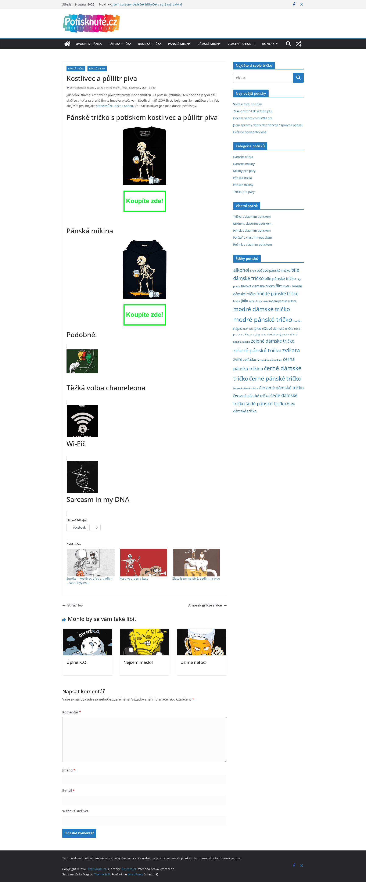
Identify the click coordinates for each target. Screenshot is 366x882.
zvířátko (249, 359)
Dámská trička (149, 44)
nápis (237, 328)
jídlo (244, 300)
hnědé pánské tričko (277, 293)
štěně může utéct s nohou (114, 106)
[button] (253, 44)
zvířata (291, 350)
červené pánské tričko (251, 395)
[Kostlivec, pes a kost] (143, 562)
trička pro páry (251, 334)
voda (263, 334)
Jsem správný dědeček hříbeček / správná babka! (147, 4)
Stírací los (75, 605)
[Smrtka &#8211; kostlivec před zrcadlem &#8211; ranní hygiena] (91, 562)
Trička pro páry (244, 192)
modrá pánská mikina (283, 301)
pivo (144, 87)
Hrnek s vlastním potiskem (252, 230)
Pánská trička (119, 44)
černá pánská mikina (82, 87)
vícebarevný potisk (278, 334)
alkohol (241, 270)
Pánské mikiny (179, 44)
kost (124, 87)
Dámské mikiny (209, 44)
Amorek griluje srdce (205, 605)
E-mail (68, 790)
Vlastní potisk (239, 44)
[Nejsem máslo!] (144, 631)
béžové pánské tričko (273, 270)
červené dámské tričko (281, 387)
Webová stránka (75, 811)
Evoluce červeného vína (249, 132)
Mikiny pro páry (244, 171)
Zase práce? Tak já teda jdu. (253, 111)
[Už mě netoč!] (201, 631)
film (279, 286)
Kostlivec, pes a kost (133, 578)
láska (265, 301)
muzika (297, 321)
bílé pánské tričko (280, 278)
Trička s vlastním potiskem (252, 217)
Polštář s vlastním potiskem (252, 237)
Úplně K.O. (77, 662)
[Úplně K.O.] (87, 631)
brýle (253, 270)
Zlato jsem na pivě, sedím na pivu (196, 578)
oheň (245, 328)
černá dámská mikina (269, 359)
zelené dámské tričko (273, 341)
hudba (236, 301)
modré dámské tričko (261, 309)
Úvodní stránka (89, 44)
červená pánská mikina (245, 388)
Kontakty (270, 44)
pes (251, 328)
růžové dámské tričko (277, 328)
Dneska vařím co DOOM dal (252, 118)
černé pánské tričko (108, 87)
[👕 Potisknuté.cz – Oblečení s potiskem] (67, 44)
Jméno (68, 770)
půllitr (152, 87)
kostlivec (134, 87)
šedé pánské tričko (266, 403)
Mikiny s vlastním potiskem (252, 224)
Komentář (71, 712)
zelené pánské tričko (257, 350)
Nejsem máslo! (138, 662)
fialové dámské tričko (258, 286)
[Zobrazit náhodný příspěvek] (299, 44)
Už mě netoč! (193, 662)
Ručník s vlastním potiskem (252, 244)
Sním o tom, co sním (247, 104)
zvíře (237, 359)
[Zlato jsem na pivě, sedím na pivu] (196, 562)
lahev (259, 301)
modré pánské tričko (262, 319)
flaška (287, 286)
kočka (252, 301)
